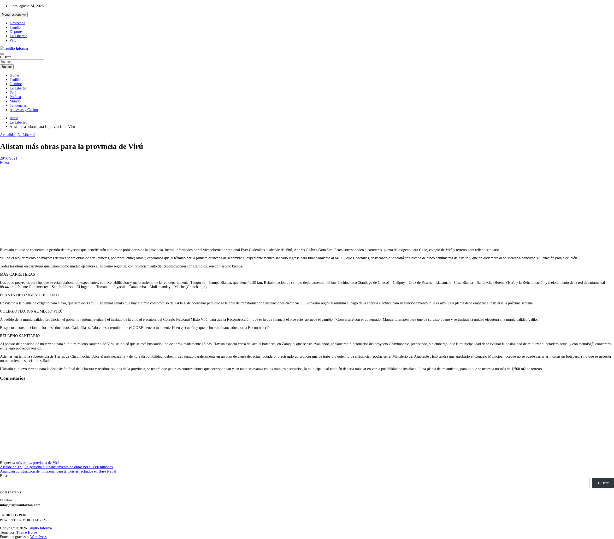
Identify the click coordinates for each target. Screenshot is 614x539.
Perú (13, 40)
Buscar (5, 57)
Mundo (15, 101)
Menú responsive (14, 14)
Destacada (17, 23)
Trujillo (15, 27)
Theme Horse (26, 532)
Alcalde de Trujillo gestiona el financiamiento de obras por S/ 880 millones (56, 467)
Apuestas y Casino (24, 110)
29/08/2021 (8, 158)
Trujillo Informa (40, 528)
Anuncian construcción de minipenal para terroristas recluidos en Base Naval (58, 471)
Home (14, 75)
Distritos (16, 84)
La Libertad (18, 36)
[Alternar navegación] (2, 54)
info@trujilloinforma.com (20, 505)
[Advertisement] (307, 210)
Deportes (16, 32)
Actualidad (8, 135)
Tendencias (18, 105)
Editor (4, 162)
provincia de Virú (46, 463)
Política (15, 97)
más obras (23, 463)
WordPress (38, 537)
